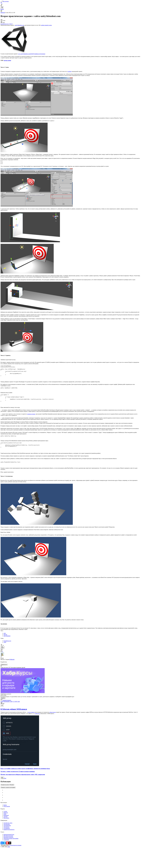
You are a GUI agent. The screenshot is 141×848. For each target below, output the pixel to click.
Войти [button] (2, 9)
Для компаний (7, 825)
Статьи (5, 811)
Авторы (5, 816)
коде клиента (31, 712)
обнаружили (52, 712)
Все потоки (6, 1)
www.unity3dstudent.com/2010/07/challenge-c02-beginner (31, 53)
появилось (37, 713)
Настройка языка (5, 845)
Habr (8, 846)
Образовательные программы (11, 838)
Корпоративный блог (9, 834)
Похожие (12, 784)
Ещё (5, 778)
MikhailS (3, 12)
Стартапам (6, 839)
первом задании (31, 414)
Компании (6, 815)
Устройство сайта (8, 823)
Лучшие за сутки (5, 784)
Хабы (5, 814)
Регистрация (7, 806)
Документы (6, 826)
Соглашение (7, 828)
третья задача (7, 60)
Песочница (6, 818)
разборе (70, 71)
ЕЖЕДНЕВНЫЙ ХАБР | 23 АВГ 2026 (10, 701)
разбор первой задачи (46, 25)
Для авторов (7, 824)
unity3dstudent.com (19, 25)
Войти (5, 805)
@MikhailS (11, 659)
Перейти (3, 698)
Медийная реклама (8, 835)
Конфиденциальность (9, 829)
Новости (6, 812)
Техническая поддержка (15, 845)
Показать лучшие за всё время (8, 787)
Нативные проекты (8, 837)
